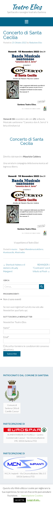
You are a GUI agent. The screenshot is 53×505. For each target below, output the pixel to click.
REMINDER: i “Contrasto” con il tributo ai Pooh (41, 268)
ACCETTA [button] (19, 500)
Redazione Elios (35, 42)
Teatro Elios (27, 7)
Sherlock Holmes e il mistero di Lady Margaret (14, 268)
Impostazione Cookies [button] (32, 495)
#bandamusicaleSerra (34, 249)
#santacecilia (8, 252)
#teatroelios (20, 252)
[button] (26, 21)
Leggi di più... (33, 500)
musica (14, 249)
